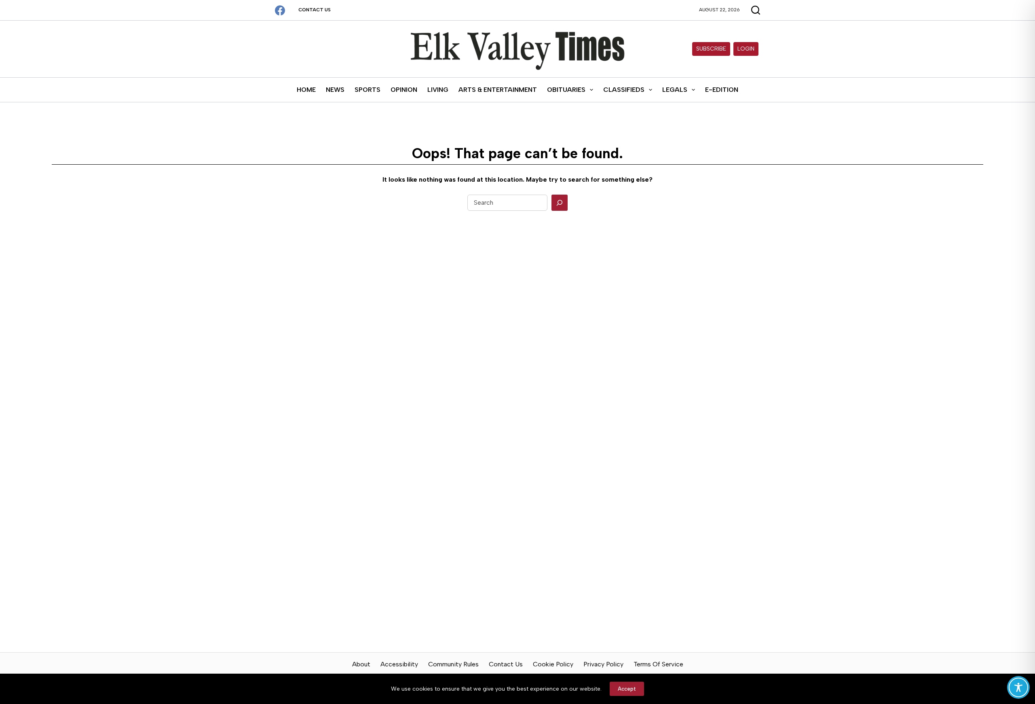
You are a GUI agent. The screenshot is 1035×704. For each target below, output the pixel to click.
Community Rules (453, 664)
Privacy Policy (603, 664)
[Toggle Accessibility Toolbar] (1018, 687)
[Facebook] (280, 10)
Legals (674, 89)
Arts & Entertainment (497, 89)
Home (306, 89)
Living (437, 89)
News (335, 89)
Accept (627, 689)
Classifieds (623, 89)
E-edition (721, 89)
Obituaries (566, 89)
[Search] (559, 203)
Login (745, 48)
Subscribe (711, 48)
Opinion (404, 89)
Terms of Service (658, 664)
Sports (367, 89)
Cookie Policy (553, 664)
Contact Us (314, 10)
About (361, 664)
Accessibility (399, 664)
